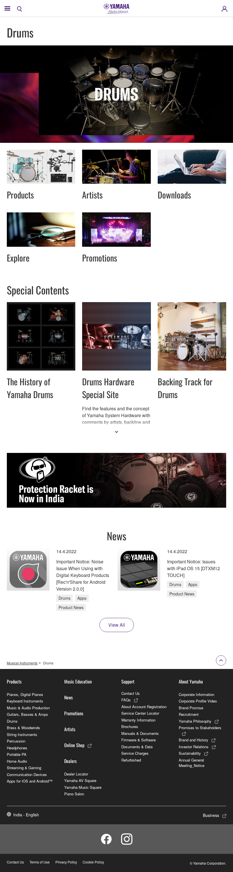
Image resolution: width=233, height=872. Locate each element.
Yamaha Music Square (82, 787)
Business (211, 815)
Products (14, 681)
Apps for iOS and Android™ (30, 781)
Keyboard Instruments (25, 701)
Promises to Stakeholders (200, 727)
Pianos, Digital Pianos (25, 694)
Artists (69, 729)
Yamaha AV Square (80, 780)
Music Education (78, 681)
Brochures (129, 726)
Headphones (17, 747)
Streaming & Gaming (24, 767)
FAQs (126, 699)
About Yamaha (191, 681)
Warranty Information (138, 720)
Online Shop (74, 745)
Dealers (70, 761)
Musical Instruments (22, 662)
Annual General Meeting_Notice (191, 762)
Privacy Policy (66, 862)
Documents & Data (137, 746)
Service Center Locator (140, 713)
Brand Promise (191, 707)
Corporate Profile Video (198, 701)
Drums (12, 721)
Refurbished (131, 760)
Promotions (73, 713)
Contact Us (130, 693)
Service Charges (135, 753)
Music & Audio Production (28, 707)
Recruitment (189, 714)
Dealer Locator (76, 774)
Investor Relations (194, 746)
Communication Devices (27, 774)
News (68, 697)
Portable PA (16, 754)
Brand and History (193, 740)
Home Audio (17, 761)
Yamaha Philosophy (195, 721)
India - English (26, 814)
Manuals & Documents (140, 733)
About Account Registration (144, 706)
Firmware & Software (138, 740)
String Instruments (22, 734)
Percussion (16, 741)
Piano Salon (74, 793)
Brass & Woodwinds (23, 727)
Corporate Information (196, 694)
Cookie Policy (93, 862)
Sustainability (190, 753)
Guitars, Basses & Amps (27, 714)
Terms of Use (40, 862)
